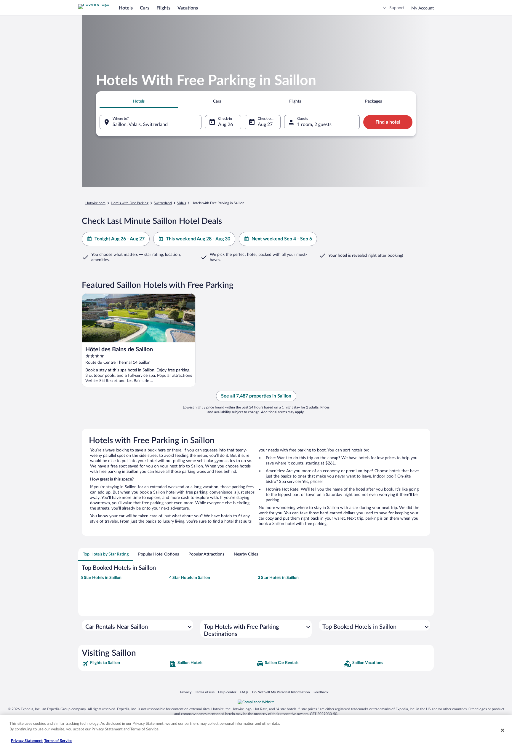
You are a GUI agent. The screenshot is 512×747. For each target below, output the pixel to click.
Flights (163, 8)
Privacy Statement (27, 741)
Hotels (126, 8)
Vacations (187, 8)
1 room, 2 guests (314, 124)
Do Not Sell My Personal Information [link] (281, 692)
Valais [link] (181, 203)
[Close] (502, 730)
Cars (144, 8)
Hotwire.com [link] (95, 203)
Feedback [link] (320, 692)
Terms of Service (58, 741)
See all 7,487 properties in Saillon (256, 396)
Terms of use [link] (205, 692)
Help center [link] (227, 692)
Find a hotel (387, 122)
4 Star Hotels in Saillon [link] (189, 578)
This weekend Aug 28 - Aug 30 (198, 239)
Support (396, 8)
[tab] (139, 101)
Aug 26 (225, 124)
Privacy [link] (185, 692)
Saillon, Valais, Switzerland (140, 124)
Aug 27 (265, 124)
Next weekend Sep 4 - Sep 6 (282, 239)
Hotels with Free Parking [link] (129, 203)
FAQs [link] (244, 692)
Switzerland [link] (163, 203)
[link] (125, 663)
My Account (422, 8)
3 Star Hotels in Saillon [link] (278, 578)
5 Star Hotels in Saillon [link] (101, 578)
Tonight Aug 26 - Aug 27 (120, 239)
